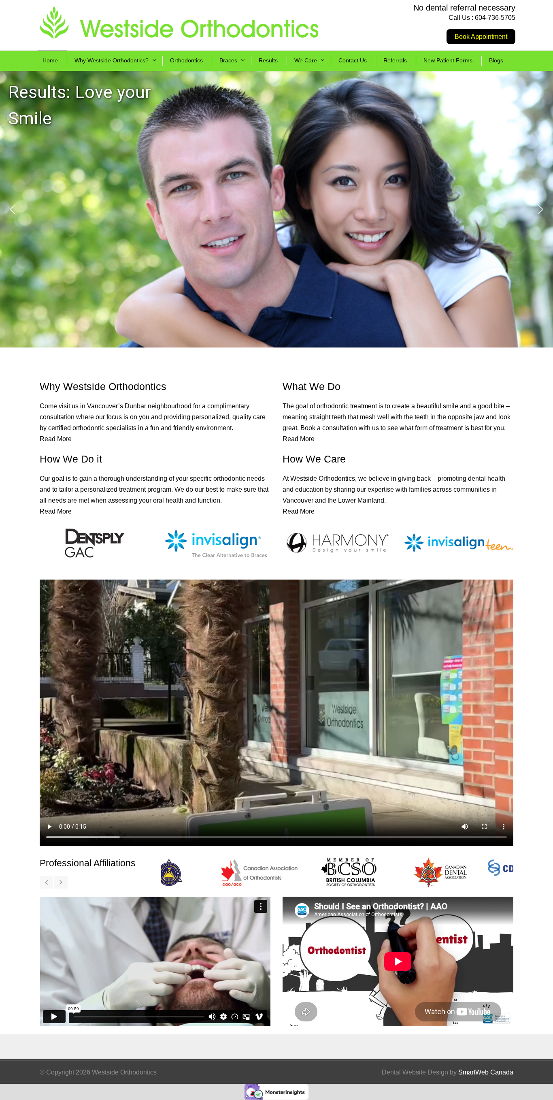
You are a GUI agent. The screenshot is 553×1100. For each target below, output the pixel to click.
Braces (228, 60)
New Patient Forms (447, 60)
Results (268, 60)
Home (50, 60)
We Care (305, 60)
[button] (12, 209)
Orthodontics (186, 60)
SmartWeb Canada (485, 1072)
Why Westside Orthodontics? (111, 60)
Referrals (395, 60)
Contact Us (352, 60)
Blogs (496, 60)
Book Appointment (481, 36)
